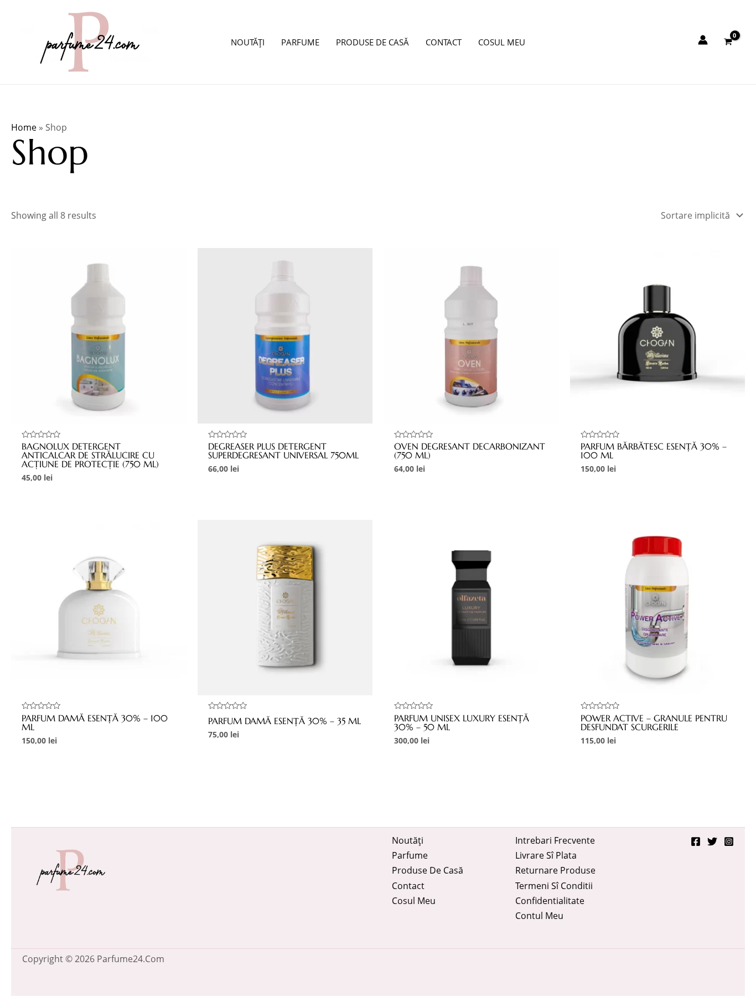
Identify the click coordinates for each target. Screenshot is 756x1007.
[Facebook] (696, 841)
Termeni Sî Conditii (554, 886)
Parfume (410, 855)
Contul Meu (539, 916)
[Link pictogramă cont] (703, 40)
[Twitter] (712, 841)
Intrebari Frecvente (555, 840)
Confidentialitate (549, 901)
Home (24, 127)
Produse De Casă (427, 870)
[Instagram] (729, 841)
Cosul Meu (414, 901)
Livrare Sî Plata (546, 855)
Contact (408, 886)
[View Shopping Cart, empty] (728, 41)
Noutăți (407, 840)
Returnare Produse (555, 870)
